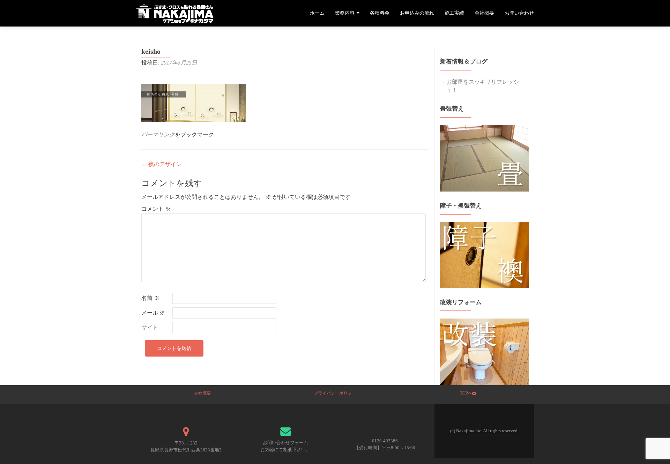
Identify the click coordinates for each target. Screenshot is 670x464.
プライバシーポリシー (335, 393)
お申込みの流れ (417, 13)
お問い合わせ (519, 13)
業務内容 (345, 13)
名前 (150, 298)
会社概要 (484, 13)
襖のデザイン (161, 164)
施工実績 (454, 13)
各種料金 (379, 13)
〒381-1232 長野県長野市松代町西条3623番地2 (186, 446)
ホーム (317, 13)
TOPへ (466, 393)
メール (153, 313)
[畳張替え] (484, 157)
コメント (156, 209)
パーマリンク (158, 134)
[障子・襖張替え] (484, 254)
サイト (149, 327)
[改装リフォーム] (484, 351)
